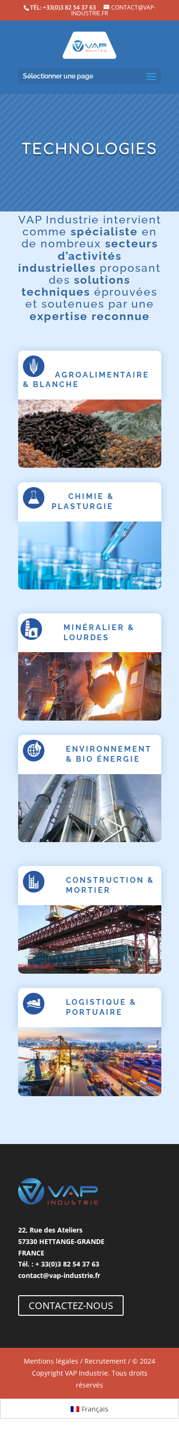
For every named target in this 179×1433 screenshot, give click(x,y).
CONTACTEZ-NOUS (71, 1305)
